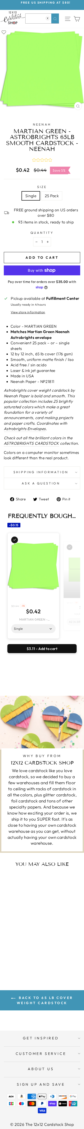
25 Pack (52, 195)
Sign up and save (41, 1084)
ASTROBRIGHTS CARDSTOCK (31, 443)
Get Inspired (41, 1038)
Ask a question (41, 483)
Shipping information (40, 472)
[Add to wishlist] (4, 32)
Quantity (42, 233)
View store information (28, 312)
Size (42, 187)
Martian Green (41, 331)
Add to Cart (27, 960)
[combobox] (42, 18)
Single (31, 195)
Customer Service (41, 1053)
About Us (41, 1069)
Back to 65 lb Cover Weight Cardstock (45, 1000)
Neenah (42, 124)
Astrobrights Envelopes (25, 428)
